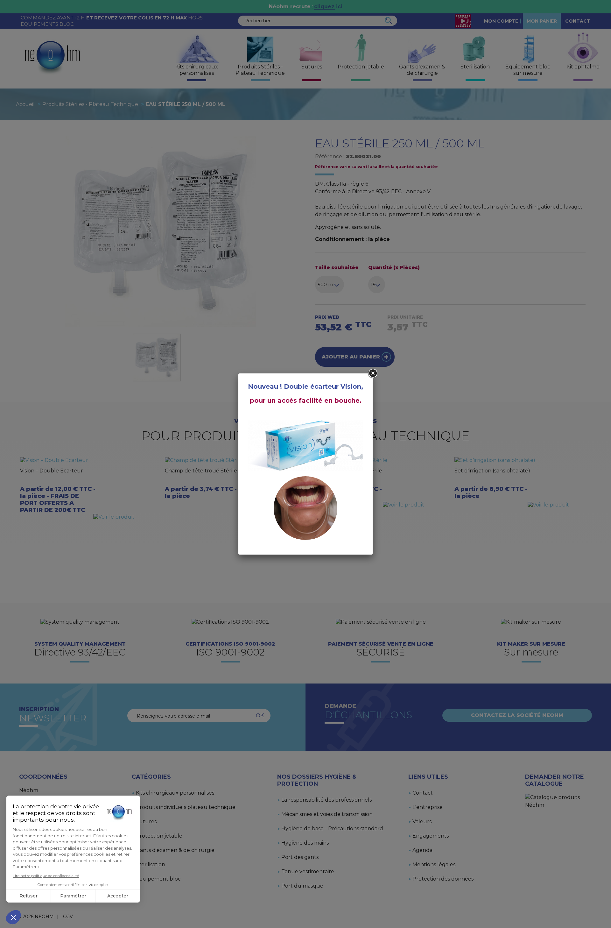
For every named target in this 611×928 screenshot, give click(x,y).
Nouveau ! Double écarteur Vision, (305, 386)
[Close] (372, 373)
